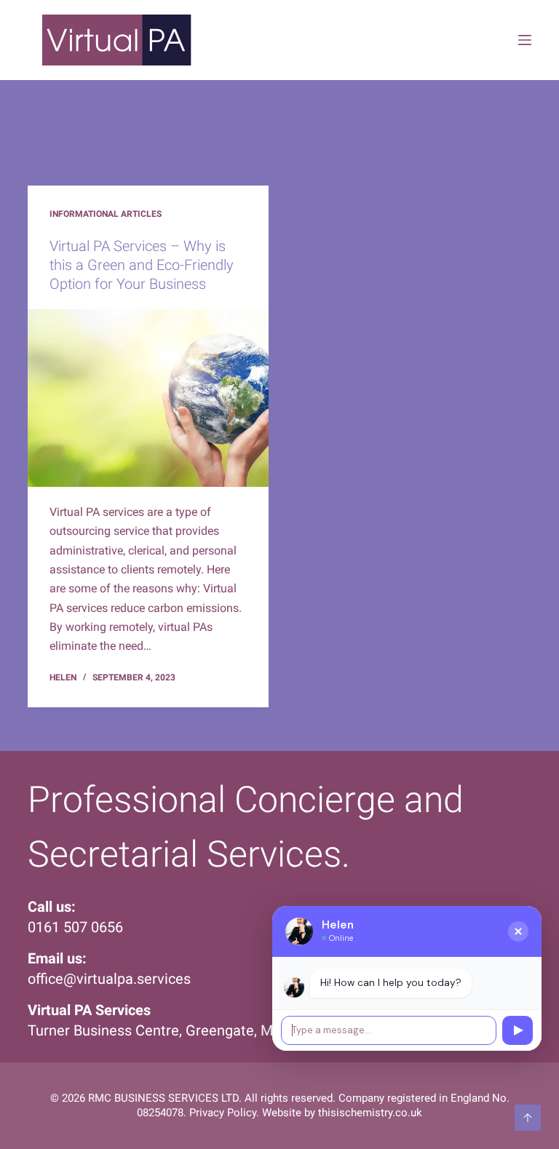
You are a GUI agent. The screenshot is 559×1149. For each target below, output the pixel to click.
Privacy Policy (222, 1112)
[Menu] (524, 40)
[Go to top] (528, 1118)
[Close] (518, 931)
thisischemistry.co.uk (370, 1112)
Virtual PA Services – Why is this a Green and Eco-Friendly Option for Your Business (141, 265)
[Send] (517, 1030)
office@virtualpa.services (109, 978)
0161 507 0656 (75, 927)
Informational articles (105, 214)
